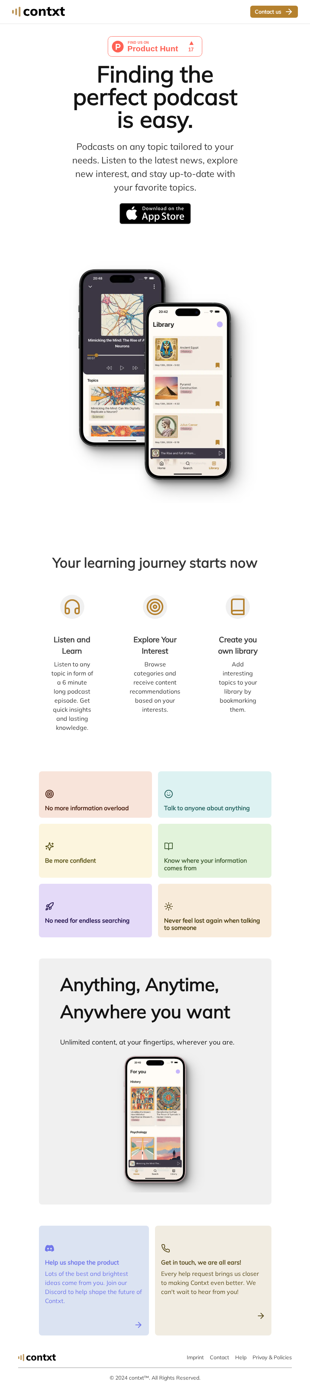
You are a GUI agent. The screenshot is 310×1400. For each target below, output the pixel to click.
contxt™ (139, 1377)
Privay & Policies (272, 1357)
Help (240, 1357)
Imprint (195, 1357)
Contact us (268, 11)
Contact (219, 1357)
